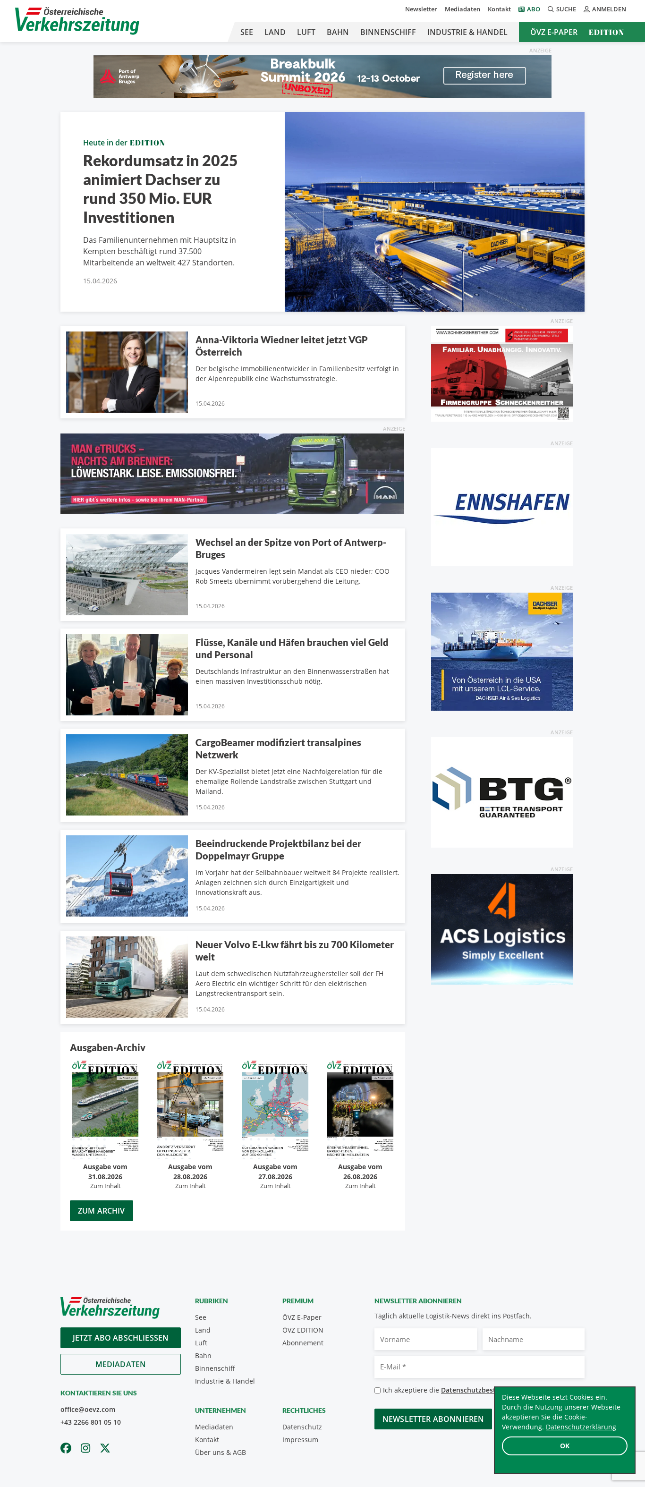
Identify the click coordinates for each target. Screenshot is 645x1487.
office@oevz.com (87, 1409)
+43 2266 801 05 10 (90, 1422)
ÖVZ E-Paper (553, 32)
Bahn (338, 32)
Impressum (300, 1439)
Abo (533, 9)
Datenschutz (302, 1426)
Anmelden (609, 9)
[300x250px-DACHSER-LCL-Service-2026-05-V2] (502, 651)
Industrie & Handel (467, 32)
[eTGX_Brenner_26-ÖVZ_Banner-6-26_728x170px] (232, 473)
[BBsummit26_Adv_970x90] (322, 75)
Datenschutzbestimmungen (485, 1389)
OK (564, 1445)
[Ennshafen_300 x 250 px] (502, 506)
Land (275, 32)
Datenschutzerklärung (581, 1426)
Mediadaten (462, 9)
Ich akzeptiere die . (459, 1389)
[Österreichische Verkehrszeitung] (77, 21)
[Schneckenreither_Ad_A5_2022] (502, 373)
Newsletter (421, 9)
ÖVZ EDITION (302, 1330)
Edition (606, 32)
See (246, 32)
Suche (566, 9)
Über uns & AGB (220, 1452)
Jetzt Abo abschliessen (121, 1338)
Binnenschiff (388, 32)
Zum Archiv (101, 1211)
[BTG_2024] (502, 791)
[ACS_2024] (502, 928)
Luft (306, 32)
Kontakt (499, 9)
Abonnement (302, 1342)
